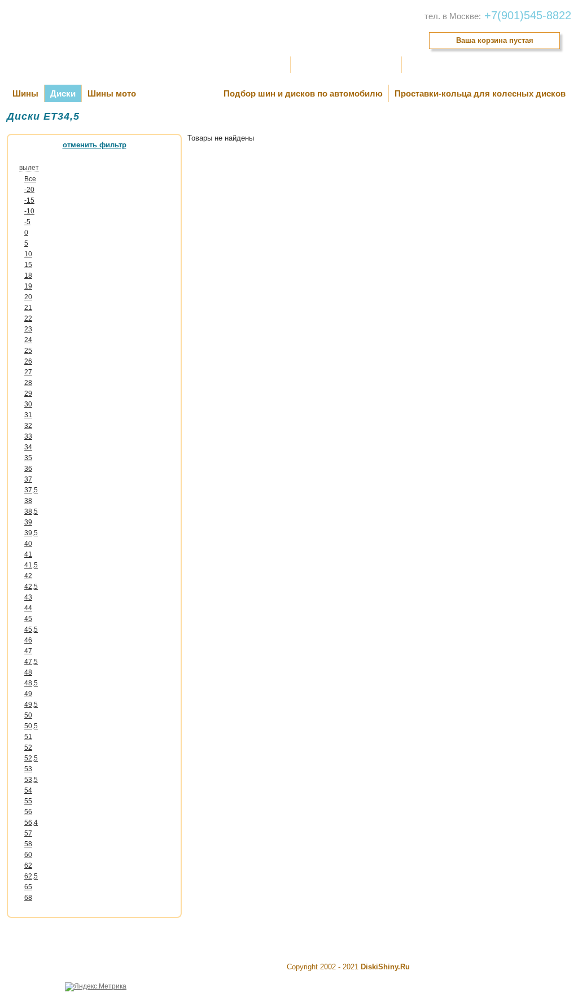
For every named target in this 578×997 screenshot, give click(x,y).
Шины (25, 93)
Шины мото (111, 93)
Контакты (425, 64)
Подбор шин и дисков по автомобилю (303, 93)
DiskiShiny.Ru (385, 967)
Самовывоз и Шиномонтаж (346, 64)
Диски (63, 93)
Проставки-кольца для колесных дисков (480, 93)
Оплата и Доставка (250, 64)
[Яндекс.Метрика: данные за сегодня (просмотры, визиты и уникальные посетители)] (95, 986)
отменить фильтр (94, 145)
